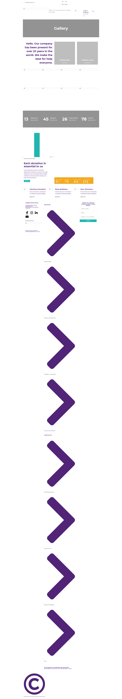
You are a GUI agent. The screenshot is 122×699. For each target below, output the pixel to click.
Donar (93, 11)
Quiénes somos (52, 10)
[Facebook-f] (27, 212)
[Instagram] (31, 212)
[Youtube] (27, 216)
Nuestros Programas (66, 10)
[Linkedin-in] (36, 212)
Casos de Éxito (59, 10)
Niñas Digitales (52, 12)
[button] (51, 157)
